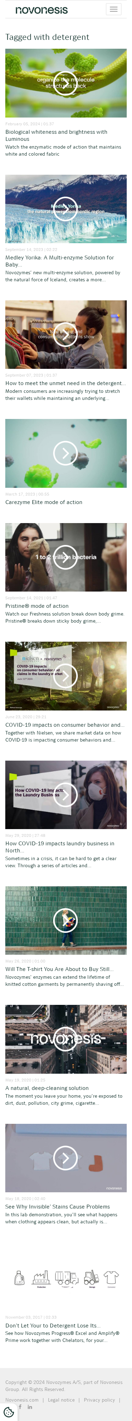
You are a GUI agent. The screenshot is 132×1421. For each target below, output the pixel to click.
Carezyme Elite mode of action (43, 502)
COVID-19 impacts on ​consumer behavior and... (65, 724)
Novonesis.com (22, 1400)
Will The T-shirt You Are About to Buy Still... (59, 969)
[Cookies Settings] (9, 1412)
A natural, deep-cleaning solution (47, 1088)
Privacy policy (99, 1400)
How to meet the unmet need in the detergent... (65, 383)
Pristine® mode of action (37, 605)
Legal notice (61, 1400)
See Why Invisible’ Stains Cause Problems (57, 1206)
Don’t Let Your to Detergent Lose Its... (53, 1325)
